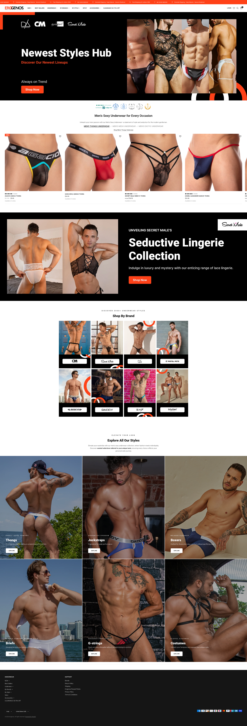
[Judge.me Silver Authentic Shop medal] (132, 107)
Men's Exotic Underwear (151, 126)
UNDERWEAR (9, 677)
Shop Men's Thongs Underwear (123, 130)
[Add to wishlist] (60, 136)
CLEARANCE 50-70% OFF (111, 8)
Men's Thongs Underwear (97, 126)
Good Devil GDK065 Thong (74, 194)
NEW (29, 8)
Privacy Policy (69, 692)
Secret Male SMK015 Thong (135, 196)
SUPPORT (68, 677)
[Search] (237, 8)
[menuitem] (29, 8)
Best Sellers (39, 8)
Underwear (51, 8)
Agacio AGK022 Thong (13, 196)
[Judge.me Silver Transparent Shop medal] (140, 107)
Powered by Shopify (30, 716)
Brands (67, 681)
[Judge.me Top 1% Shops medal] (148, 107)
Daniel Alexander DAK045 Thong (197, 196)
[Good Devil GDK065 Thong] (93, 162)
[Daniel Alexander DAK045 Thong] (213, 162)
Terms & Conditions (71, 695)
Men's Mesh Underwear (124, 126)
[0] (240, 8)
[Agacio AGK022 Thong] (33, 162)
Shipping (67, 686)
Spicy (85, 8)
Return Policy (69, 683)
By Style (75, 8)
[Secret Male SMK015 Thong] (153, 162)
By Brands (64, 8)
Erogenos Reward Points (72, 689)
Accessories (94, 8)
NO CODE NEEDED (86, 2)
